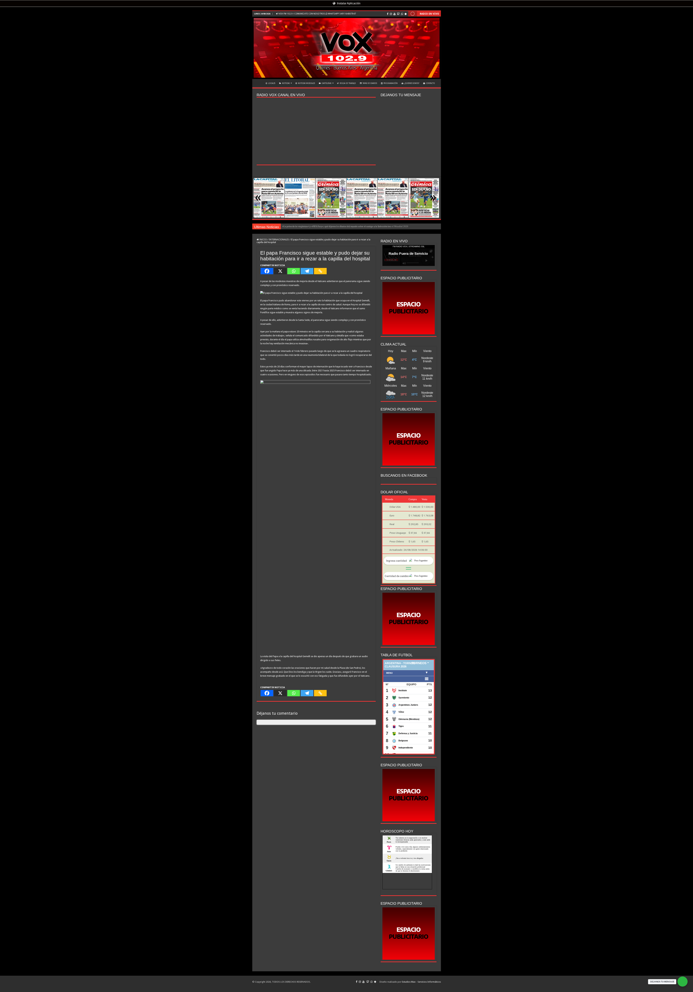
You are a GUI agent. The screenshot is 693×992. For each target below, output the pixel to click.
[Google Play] (405, 14)
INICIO (258, 83)
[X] (280, 271)
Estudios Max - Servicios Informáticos (421, 981)
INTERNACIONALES (279, 239)
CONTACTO (430, 83)
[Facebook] (388, 14)
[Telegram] (307, 271)
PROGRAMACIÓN (390, 83)
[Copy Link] (320, 271)
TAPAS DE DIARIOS (370, 83)
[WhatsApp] (402, 14)
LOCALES (271, 83)
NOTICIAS (286, 83)
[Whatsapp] (293, 271)
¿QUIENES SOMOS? (411, 83)
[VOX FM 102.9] (346, 48)
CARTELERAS (326, 83)
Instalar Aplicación (348, 3)
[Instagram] (390, 14)
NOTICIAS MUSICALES (306, 83)
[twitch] (398, 14)
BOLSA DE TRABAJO (348, 83)
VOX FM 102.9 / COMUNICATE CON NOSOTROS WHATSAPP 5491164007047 (317, 13)
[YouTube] (394, 14)
